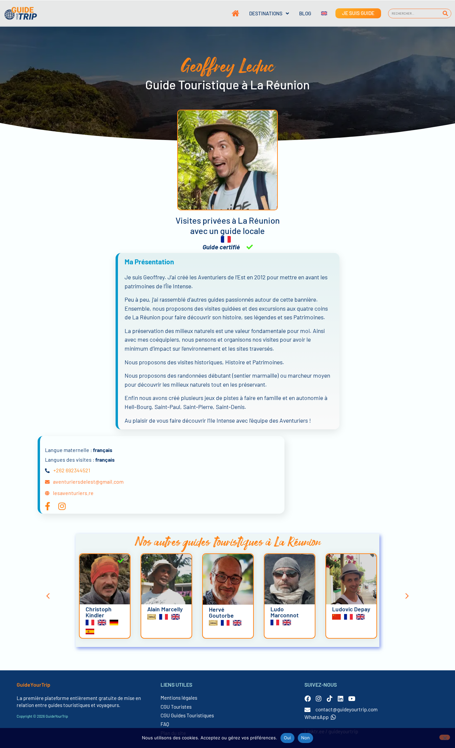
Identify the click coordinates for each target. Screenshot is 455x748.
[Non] (444, 737)
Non (305, 737)
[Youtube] (351, 698)
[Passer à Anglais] (319, 13)
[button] (48, 596)
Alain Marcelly (165, 609)
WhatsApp (316, 717)
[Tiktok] (329, 698)
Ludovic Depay (351, 609)
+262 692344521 (71, 470)
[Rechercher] (445, 13)
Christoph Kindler (99, 612)
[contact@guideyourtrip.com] (307, 710)
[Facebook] (307, 698)
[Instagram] (318, 698)
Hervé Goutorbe (221, 612)
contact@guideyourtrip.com (346, 709)
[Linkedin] (340, 698)
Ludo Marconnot (284, 612)
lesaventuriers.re (73, 493)
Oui (287, 737)
